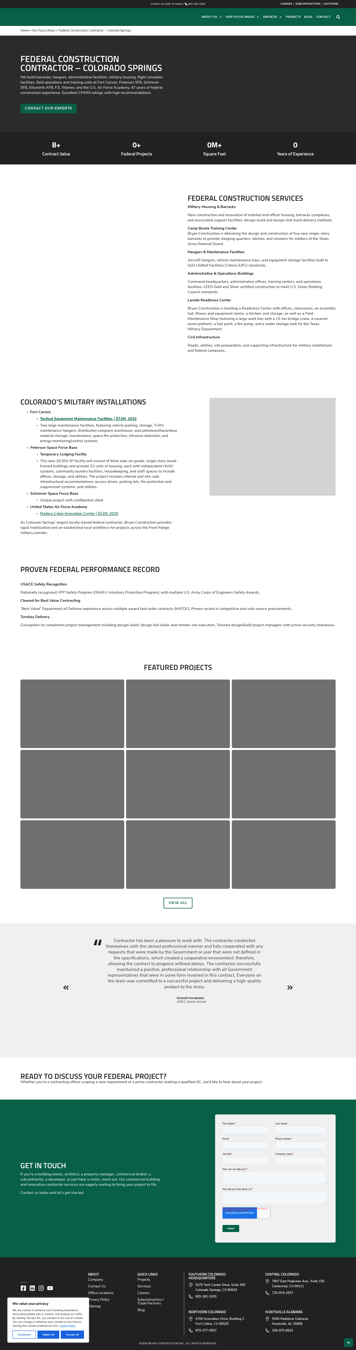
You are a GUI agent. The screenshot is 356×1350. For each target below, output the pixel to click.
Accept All (72, 1334)
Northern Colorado (207, 1311)
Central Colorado (282, 1274)
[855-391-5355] (186, 4)
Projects (293, 17)
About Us (209, 17)
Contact (323, 17)
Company (95, 1280)
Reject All (48, 1334)
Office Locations (100, 1293)
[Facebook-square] (23, 1288)
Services (270, 17)
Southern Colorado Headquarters (207, 1275)
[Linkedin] (32, 1288)
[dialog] (48, 1320)
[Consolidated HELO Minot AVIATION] (284, 714)
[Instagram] (41, 1288)
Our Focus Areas (240, 17)
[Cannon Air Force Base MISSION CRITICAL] (284, 784)
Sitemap (94, 1306)
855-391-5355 (196, 4)
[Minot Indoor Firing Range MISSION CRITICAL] (284, 854)
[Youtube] (50, 1288)
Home (24, 30)
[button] (99, 17)
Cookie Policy (68, 1325)
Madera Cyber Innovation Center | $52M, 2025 (79, 514)
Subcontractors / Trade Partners (150, 1301)
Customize (24, 1334)
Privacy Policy (99, 1300)
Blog (308, 17)
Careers (143, 1293)
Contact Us (97, 1286)
